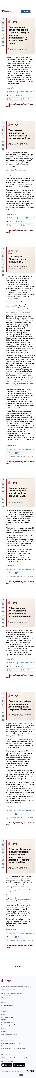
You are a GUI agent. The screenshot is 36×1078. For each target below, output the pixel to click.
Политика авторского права (9, 1046)
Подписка (4, 1031)
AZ (18, 1075)
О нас (3, 1014)
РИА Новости (18, 175)
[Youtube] (14, 1057)
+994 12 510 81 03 (5, 995)
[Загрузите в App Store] (6, 1065)
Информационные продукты (9, 1034)
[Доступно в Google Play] (19, 1065)
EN (14, 1075)
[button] (3, 19)
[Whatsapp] (3, 1057)
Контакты (4, 1019)
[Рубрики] (33, 11)
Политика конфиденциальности (10, 1043)
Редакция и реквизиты (8, 1017)
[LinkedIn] (22, 1057)
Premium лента (5, 1008)
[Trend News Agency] (6, 981)
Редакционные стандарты (8, 1022)
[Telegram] (18, 1057)
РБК (23, 81)
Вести (15, 298)
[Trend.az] (6, 11)
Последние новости (7, 1005)
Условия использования (8, 1040)
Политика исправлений (8, 1025)
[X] (10, 1057)
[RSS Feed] (26, 1057)
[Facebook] (6, 1057)
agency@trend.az (5, 997)
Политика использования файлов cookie (13, 1048)
